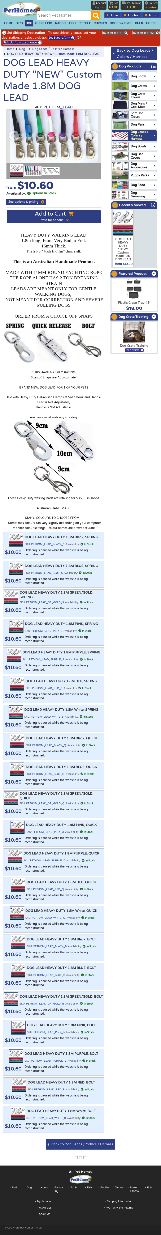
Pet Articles (44, 1207)
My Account (44, 1201)
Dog (22, 49)
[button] (14, 135)
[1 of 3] (17, 171)
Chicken (119, 1187)
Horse (44, 1187)
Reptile (104, 1187)
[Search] (96, 17)
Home (10, 49)
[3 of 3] (51, 170)
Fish (89, 1187)
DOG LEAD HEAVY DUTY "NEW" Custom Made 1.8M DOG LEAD (53, 54)
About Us (44, 1214)
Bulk (149, 1187)
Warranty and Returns (119, 1207)
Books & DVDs (134, 1189)
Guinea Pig (59, 1189)
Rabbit (74, 1187)
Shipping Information (119, 1201)
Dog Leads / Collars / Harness (53, 49)
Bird (14, 1187)
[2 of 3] (33, 171)
